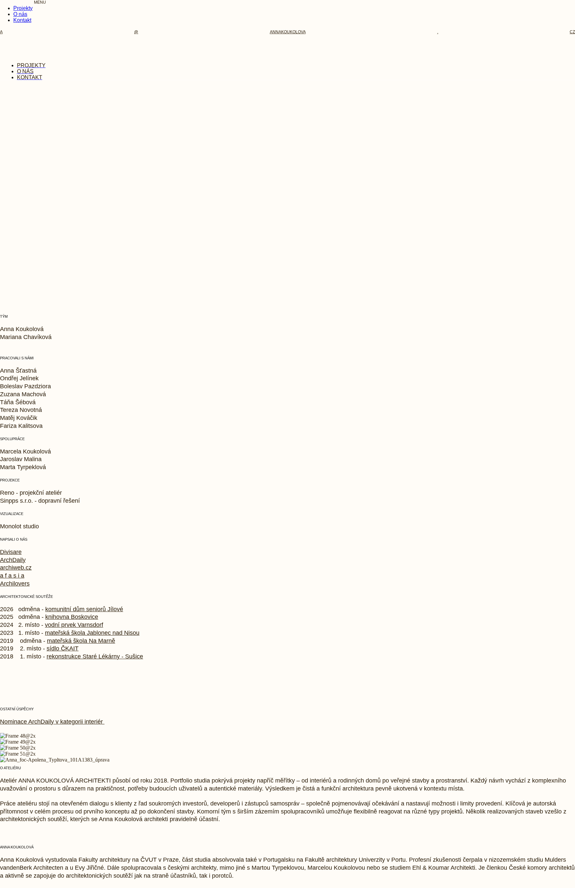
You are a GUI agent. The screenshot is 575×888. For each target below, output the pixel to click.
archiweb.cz (16, 567)
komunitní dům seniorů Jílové (84, 609)
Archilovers (15, 583)
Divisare (11, 552)
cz (572, 32)
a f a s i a (12, 575)
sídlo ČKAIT (63, 648)
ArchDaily (13, 560)
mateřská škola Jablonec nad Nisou (92, 632)
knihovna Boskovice (71, 617)
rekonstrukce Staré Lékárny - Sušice (95, 656)
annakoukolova (288, 32)
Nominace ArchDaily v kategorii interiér (52, 721)
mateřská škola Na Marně (81, 640)
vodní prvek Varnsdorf (74, 625)
